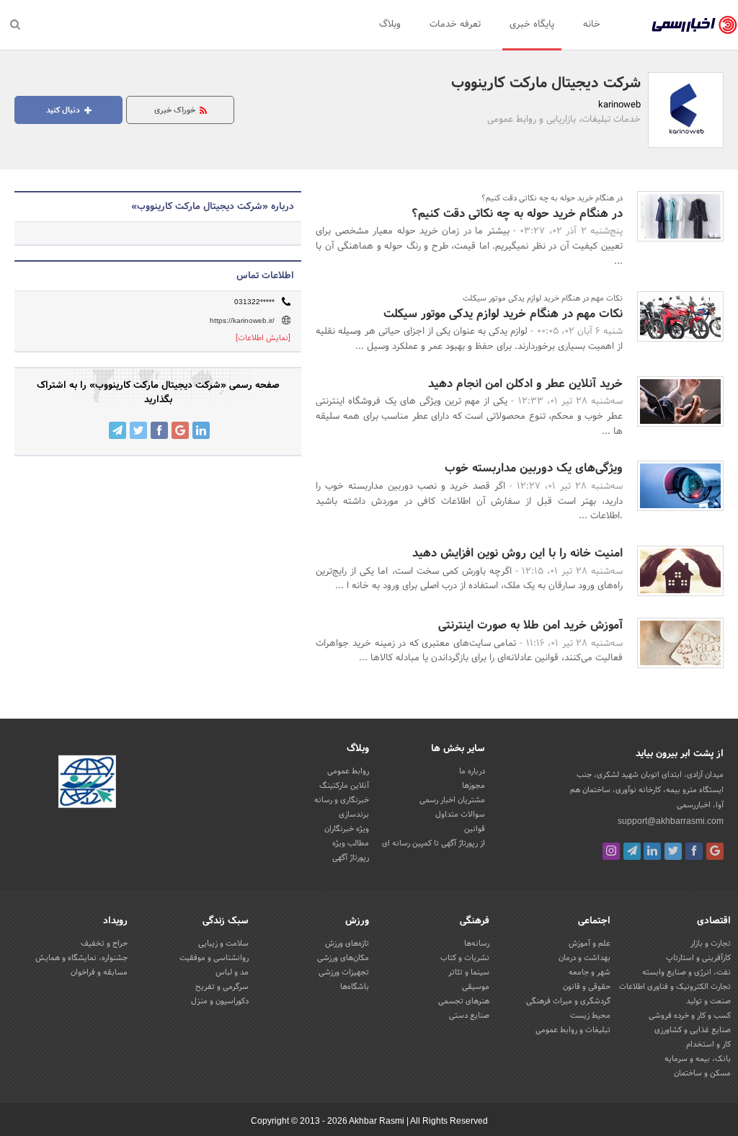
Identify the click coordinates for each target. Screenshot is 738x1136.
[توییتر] (673, 851)
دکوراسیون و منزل (220, 1001)
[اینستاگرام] (611, 851)
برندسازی (354, 814)
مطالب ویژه (350, 843)
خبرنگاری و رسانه (341, 800)
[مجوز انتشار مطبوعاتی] (87, 784)
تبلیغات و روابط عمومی (572, 1030)
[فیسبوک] (694, 851)
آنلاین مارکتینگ (344, 785)
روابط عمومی (348, 771)
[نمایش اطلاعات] (263, 338)
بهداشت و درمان (584, 957)
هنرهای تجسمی (463, 1001)
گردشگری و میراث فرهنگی (568, 1001)
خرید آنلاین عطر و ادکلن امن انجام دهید (525, 384)
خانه (591, 24)
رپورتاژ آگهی (350, 857)
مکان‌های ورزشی (343, 957)
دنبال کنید (64, 110)
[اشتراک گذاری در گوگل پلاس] (180, 430)
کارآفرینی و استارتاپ (698, 957)
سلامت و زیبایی (223, 943)
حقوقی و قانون (586, 986)
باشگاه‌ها (354, 986)
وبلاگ (390, 24)
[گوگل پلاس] (715, 851)
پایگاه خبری (532, 24)
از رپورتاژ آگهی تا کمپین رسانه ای (433, 843)
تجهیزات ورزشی (344, 972)
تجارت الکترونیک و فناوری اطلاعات (675, 986)
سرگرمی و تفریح (222, 986)
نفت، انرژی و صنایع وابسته (686, 972)
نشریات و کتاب (464, 957)
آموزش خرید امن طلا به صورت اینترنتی (530, 625)
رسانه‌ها (476, 943)
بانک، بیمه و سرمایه (697, 1058)
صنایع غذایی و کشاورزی (692, 1030)
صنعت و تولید (708, 1001)
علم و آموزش (589, 943)
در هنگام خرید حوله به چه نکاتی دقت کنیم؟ (517, 213)
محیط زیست (590, 1015)
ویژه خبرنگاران (346, 828)
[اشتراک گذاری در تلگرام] (117, 430)
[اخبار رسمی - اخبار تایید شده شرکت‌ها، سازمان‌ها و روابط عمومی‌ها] (694, 25)
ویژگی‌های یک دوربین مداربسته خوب (534, 468)
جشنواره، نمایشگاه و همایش (81, 957)
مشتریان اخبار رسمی (452, 800)
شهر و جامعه (589, 972)
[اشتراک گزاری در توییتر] (138, 430)
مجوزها (473, 785)
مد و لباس (232, 972)
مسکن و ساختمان (702, 1073)
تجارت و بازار (710, 943)
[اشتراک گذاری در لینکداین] (201, 430)
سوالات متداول (460, 814)
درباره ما (472, 771)
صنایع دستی (469, 1015)
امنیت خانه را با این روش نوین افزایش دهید (517, 553)
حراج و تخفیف (104, 943)
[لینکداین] (652, 851)
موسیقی (475, 986)
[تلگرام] (632, 851)
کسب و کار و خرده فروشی (690, 1015)
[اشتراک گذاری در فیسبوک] (159, 430)
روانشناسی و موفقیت (214, 957)
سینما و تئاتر (468, 972)
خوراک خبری (175, 110)
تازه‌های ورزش (347, 943)
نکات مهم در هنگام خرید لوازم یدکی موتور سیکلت (503, 314)
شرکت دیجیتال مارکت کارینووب (546, 83)
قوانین (474, 828)
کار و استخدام (708, 1044)
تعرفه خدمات (455, 24)
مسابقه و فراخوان (99, 972)
